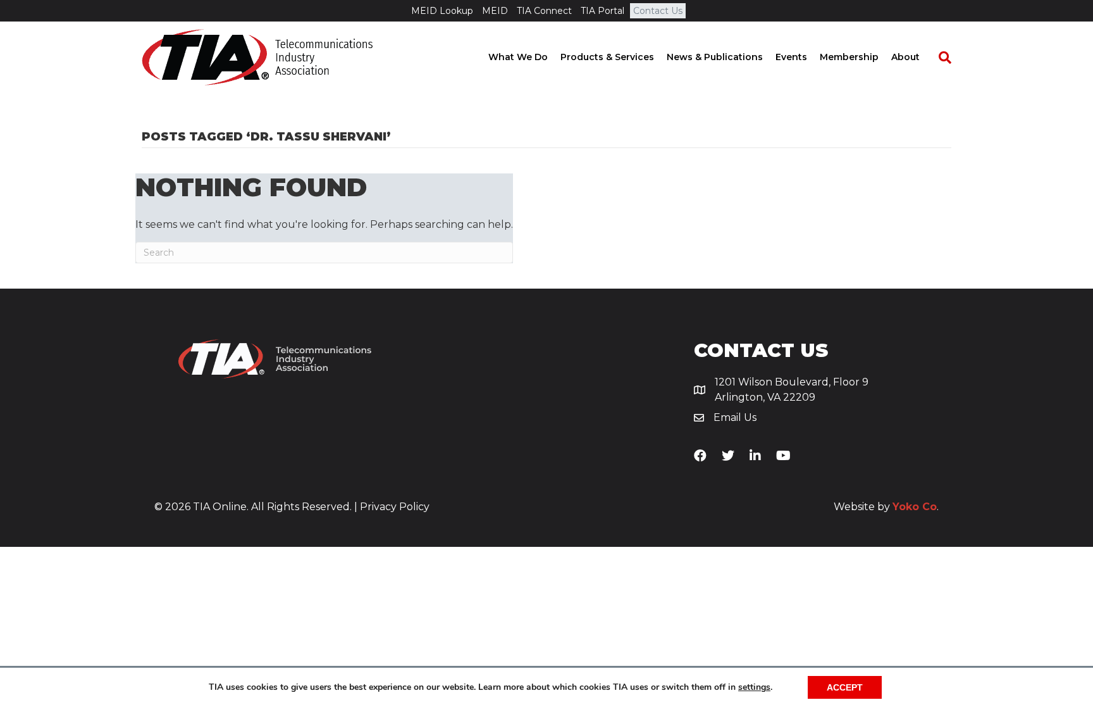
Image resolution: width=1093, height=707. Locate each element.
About (905, 57)
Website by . (886, 507)
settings (754, 687)
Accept (845, 687)
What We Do (518, 57)
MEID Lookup (442, 10)
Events (791, 57)
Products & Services (607, 57)
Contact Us (657, 10)
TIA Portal (602, 10)
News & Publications (715, 57)
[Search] (938, 57)
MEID (495, 10)
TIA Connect (544, 10)
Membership (849, 57)
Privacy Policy (394, 507)
